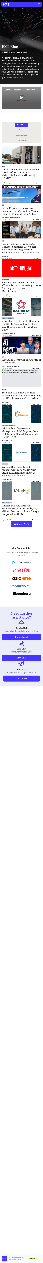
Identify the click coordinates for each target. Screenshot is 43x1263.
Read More (35, 184)
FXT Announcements (21, 140)
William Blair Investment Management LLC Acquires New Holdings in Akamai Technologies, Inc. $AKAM (21, 432)
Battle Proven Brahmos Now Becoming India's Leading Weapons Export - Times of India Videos (21, 211)
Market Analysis (21, 135)
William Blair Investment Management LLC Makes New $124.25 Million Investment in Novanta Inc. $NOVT (19, 471)
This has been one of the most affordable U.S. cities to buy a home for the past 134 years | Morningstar (21, 287)
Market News (21, 125)
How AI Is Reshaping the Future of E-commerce (21, 361)
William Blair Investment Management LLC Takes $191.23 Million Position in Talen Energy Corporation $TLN (20, 510)
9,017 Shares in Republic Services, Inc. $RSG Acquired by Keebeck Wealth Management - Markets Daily (20, 325)
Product (21, 130)
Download (32, 1258)
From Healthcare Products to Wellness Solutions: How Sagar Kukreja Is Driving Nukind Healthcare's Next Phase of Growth (21, 248)
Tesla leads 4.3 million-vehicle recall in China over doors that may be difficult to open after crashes (21, 395)
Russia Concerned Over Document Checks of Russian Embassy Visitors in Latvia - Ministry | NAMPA (21, 174)
